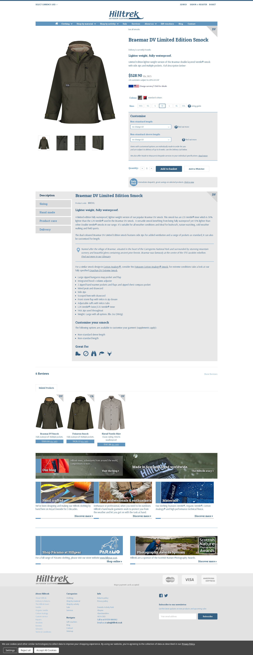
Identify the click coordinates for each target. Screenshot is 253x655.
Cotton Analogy (42, 613)
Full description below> (174, 65)
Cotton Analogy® (112, 266)
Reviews (39, 625)
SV (122, 396)
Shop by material (85, 23)
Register (203, 4)
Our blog (49, 470)
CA (91, 396)
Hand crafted (52, 500)
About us (149, 23)
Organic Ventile (42, 610)
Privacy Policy (188, 644)
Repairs (38, 619)
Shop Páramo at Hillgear (61, 552)
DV (214, 29)
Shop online (115, 561)
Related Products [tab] (46, 387)
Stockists (39, 622)
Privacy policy (102, 601)
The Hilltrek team (42, 604)
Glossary (39, 628)
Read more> (203, 155)
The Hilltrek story (203, 470)
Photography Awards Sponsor (161, 552)
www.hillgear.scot (108, 557)
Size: (131, 106)
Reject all (26, 650)
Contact (191, 23)
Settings (10, 650)
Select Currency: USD (46, 4)
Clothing (65, 23)
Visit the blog (111, 470)
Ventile (38, 607)
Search (183, 4)
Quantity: (134, 168)
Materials (170, 500)
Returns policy (102, 598)
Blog (181, 23)
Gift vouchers (167, 23)
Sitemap (69, 631)
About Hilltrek (41, 598)
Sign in (193, 4)
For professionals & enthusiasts (126, 500)
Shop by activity (108, 23)
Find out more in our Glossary (95, 256)
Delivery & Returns (43, 601)
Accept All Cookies (46, 650)
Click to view (189, 182)
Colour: (133, 97)
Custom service (42, 616)
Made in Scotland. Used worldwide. (160, 467)
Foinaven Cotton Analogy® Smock (151, 266)
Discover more (84, 516)
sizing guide (195, 106)
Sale (125, 23)
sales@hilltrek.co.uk (114, 622)
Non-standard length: (141, 121)
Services (136, 23)
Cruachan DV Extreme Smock (103, 270)
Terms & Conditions (43, 631)
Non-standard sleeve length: (145, 134)
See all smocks (134, 29)
